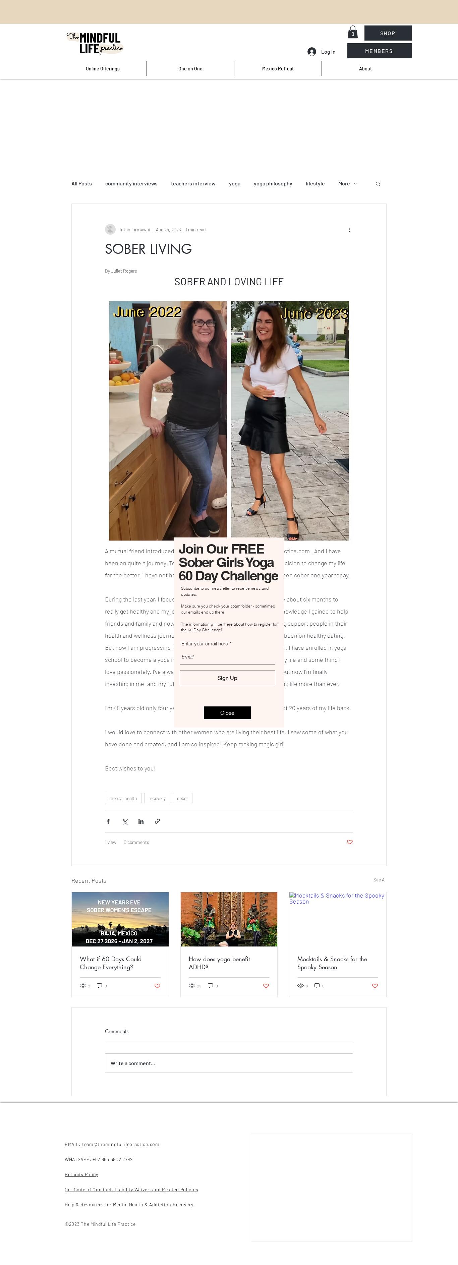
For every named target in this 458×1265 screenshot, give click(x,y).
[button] (227, 713)
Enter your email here (204, 643)
